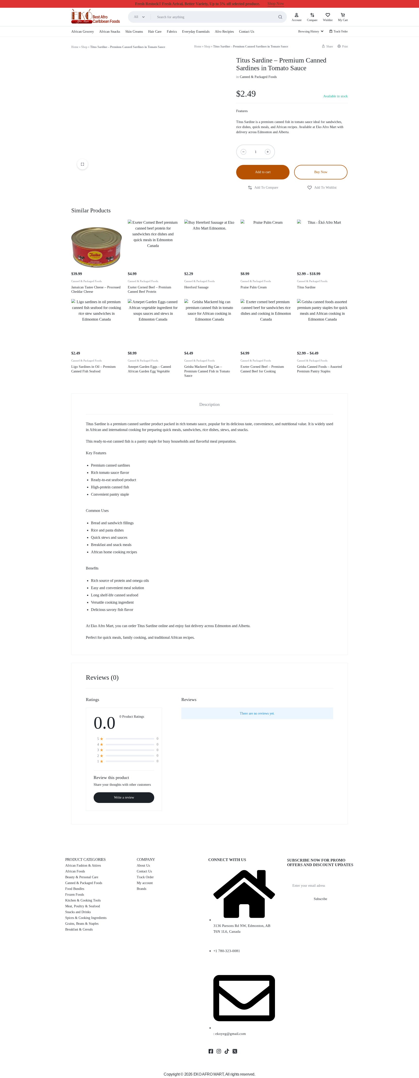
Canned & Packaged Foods (258, 77)
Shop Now (275, 3)
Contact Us (246, 31)
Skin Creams (134, 31)
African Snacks (109, 31)
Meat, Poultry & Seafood (82, 906)
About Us (143, 865)
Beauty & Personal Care (81, 877)
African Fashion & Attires (83, 865)
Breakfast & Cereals (79, 929)
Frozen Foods (74, 894)
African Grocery (82, 31)
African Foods (75, 871)
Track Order (341, 31)
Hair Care (154, 31)
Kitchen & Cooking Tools (83, 900)
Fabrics (172, 31)
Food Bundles (74, 889)
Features (242, 111)
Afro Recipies (224, 31)
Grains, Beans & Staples (81, 923)
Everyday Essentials (196, 31)
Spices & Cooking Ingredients (85, 918)
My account (145, 883)
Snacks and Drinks (78, 912)
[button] (327, 46)
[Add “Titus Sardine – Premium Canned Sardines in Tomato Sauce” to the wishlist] (322, 187)
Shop (84, 47)
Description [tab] (209, 404)
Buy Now (320, 172)
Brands (141, 889)
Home (74, 47)
